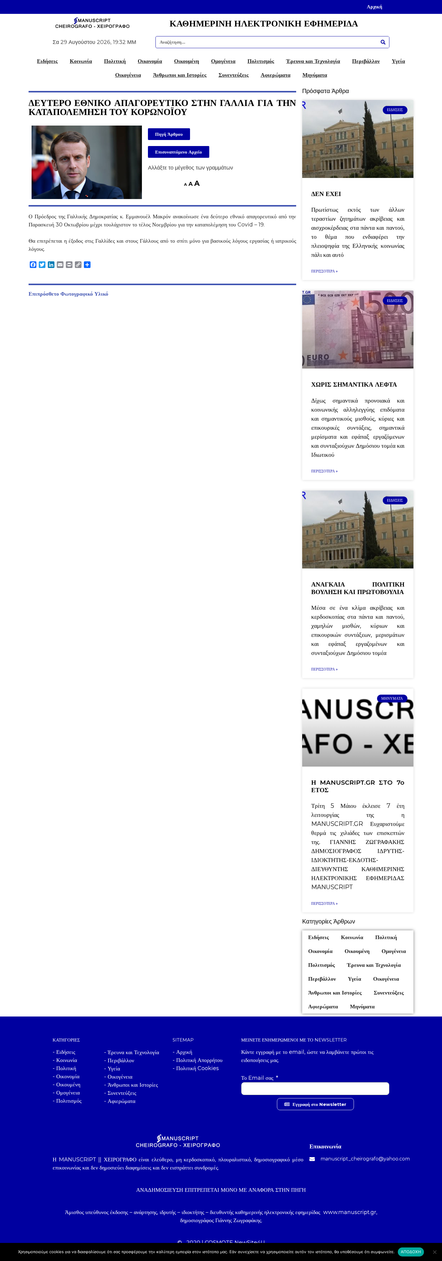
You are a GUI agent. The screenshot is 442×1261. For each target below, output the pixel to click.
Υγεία (398, 61)
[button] (169, 134)
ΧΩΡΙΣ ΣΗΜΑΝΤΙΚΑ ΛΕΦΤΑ (354, 384)
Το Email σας (258, 1078)
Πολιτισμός (260, 61)
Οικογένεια (128, 75)
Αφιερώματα (275, 75)
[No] (434, 1252)
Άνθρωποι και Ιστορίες (180, 75)
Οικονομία (150, 61)
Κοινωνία (81, 61)
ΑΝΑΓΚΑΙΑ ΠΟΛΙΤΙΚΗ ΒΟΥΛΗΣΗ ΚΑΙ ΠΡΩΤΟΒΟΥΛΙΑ (357, 588)
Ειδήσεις (47, 61)
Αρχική (374, 7)
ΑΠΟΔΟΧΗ (411, 1251)
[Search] (383, 42)
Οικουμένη (186, 61)
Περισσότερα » (324, 271)
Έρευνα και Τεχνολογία (313, 61)
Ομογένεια (223, 61)
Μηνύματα (314, 75)
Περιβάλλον (366, 61)
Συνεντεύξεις (234, 75)
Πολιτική (115, 61)
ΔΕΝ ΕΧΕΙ (326, 194)
